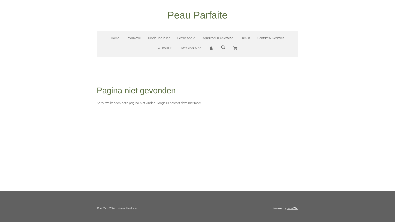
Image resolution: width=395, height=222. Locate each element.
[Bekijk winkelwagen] (235, 48)
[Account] (211, 48)
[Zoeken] (223, 47)
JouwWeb (292, 208)
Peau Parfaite (197, 15)
